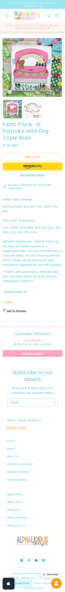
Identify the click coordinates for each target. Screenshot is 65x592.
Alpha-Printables (17, 517)
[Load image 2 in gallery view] (32, 109)
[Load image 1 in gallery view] (12, 109)
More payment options (32, 174)
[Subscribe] (54, 402)
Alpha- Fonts (15, 502)
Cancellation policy (34, 588)
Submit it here (16, 427)
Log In (11, 440)
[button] (7, 16)
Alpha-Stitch (14, 494)
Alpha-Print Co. (16, 525)
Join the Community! (20, 464)
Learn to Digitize (17, 479)
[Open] (8, 583)
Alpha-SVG (13, 509)
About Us (12, 456)
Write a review (32, 353)
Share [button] (9, 301)
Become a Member (18, 471)
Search (11, 448)
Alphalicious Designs (30, 573)
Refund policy (29, 577)
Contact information (44, 583)
